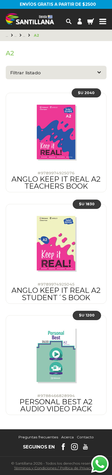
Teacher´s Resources (25, 35)
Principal (7, 35)
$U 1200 (87, 315)
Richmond (16, 35)
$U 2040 (86, 93)
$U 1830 (87, 204)
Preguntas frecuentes (38, 437)
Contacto (85, 437)
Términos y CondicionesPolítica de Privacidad (56, 468)
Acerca (67, 437)
